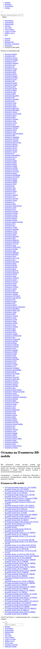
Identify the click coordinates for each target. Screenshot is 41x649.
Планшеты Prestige (11, 437)
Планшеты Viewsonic (12, 171)
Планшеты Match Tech (12, 310)
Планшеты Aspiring (11, 316)
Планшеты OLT (10, 193)
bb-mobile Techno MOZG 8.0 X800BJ (17, 606)
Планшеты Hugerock (12, 272)
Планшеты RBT (10, 238)
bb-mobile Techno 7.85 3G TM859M (16, 572)
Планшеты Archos (11, 68)
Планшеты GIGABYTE (13, 298)
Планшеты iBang (10, 400)
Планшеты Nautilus (11, 249)
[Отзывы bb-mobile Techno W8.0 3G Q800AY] (20, 518)
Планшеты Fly (10, 153)
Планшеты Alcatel (11, 151)
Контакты (8, 4)
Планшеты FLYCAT (11, 244)
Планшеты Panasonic (12, 236)
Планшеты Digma (11, 54)
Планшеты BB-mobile (12, 110)
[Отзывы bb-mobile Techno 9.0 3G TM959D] (20, 583)
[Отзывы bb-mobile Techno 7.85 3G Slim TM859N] (22, 556)
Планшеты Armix (11, 312)
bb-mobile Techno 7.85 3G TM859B (16, 561)
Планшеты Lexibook (12, 382)
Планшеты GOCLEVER (13, 114)
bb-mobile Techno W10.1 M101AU (16, 509)
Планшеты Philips (11, 343)
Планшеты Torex (10, 256)
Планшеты (8, 45)
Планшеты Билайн (11, 216)
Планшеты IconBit (11, 83)
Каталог (7, 40)
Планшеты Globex (11, 200)
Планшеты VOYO (11, 231)
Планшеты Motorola (11, 292)
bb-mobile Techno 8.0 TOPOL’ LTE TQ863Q (19, 505)
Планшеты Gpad (10, 413)
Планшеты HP (10, 97)
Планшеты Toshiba (11, 168)
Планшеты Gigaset (11, 420)
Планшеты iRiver (10, 372)
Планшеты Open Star (12, 377)
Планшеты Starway (11, 150)
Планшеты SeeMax (11, 323)
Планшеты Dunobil (11, 294)
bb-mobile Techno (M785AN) (14, 531)
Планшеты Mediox (11, 180)
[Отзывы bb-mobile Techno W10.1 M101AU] (20, 507)
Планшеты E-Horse (11, 447)
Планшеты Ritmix (11, 90)
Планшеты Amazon (11, 195)
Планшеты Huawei (11, 76)
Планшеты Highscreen (12, 410)
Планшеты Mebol (11, 234)
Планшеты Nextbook (12, 345)
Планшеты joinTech (11, 429)
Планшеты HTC (10, 224)
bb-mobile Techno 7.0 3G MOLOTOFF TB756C (20, 545)
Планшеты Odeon (11, 191)
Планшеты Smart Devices (13, 206)
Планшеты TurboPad (12, 99)
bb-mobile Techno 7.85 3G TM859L (16, 569)
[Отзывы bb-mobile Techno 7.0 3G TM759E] (20, 495)
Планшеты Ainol (10, 132)
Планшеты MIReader (12, 253)
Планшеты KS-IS (10, 348)
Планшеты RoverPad (12, 96)
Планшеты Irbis (10, 56)
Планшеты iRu (10, 81)
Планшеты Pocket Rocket (13, 390)
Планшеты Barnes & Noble (14, 222)
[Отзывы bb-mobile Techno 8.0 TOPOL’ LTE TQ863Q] (22, 504)
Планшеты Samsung (11, 63)
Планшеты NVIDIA (11, 287)
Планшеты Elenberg (11, 442)
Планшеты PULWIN (12, 402)
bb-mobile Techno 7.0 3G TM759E (16, 496)
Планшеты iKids (10, 417)
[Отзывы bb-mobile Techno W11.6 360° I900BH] (21, 514)
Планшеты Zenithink (12, 229)
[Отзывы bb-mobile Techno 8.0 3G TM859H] (20, 574)
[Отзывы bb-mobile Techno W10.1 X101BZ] (19, 511)
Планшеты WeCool (11, 381)
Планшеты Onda (10, 121)
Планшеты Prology (11, 220)
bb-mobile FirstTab (11, 527)
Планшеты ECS (10, 426)
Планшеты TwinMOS (12, 368)
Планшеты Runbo (11, 404)
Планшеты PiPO (10, 94)
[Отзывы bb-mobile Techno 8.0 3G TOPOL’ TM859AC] (22, 579)
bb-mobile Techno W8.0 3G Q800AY (17, 520)
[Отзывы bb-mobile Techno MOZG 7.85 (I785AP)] (21, 601)
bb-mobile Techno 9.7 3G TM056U (16, 592)
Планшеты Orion (10, 276)
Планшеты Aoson (11, 393)
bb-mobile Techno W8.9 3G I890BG (16, 614)
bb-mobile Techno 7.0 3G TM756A (16, 493)
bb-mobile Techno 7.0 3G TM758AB (16, 549)
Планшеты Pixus (10, 269)
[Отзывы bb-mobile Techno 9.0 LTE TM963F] (20, 587)
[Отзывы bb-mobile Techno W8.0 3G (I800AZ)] (20, 608)
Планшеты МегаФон (12, 262)
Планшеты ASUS (11, 61)
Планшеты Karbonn (11, 350)
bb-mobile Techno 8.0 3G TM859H (16, 576)
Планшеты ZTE (10, 197)
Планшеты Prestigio (11, 59)
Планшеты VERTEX (12, 278)
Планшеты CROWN (12, 139)
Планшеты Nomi (10, 251)
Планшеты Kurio (10, 355)
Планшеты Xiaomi (11, 179)
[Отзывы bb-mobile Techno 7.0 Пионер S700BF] (21, 498)
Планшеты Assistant (11, 141)
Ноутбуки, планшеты (12, 44)
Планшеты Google (11, 319)
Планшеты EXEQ (11, 130)
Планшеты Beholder (11, 254)
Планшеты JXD (10, 299)
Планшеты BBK (10, 330)
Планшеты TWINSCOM (13, 336)
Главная (7, 2)
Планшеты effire (10, 189)
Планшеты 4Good (11, 148)
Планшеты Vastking (11, 327)
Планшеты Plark (10, 444)
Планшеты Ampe (10, 317)
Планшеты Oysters (11, 85)
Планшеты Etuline (11, 164)
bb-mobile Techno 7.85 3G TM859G (16, 565)
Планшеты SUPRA (11, 77)
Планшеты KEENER (12, 359)
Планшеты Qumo (10, 103)
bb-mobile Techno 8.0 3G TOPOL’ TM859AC (19, 581)
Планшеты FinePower (12, 242)
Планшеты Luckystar (12, 346)
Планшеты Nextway (11, 281)
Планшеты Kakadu (11, 433)
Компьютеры (9, 42)
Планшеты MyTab (11, 274)
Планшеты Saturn (11, 321)
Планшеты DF (10, 186)
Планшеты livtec (10, 209)
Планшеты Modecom (12, 240)
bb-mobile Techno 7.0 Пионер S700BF (17, 500)
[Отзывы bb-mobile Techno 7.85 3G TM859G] (20, 563)
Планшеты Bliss (10, 117)
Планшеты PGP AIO (12, 422)
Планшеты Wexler (11, 88)
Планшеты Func (10, 188)
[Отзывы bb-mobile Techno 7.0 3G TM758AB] (20, 547)
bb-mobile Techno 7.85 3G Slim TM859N (18, 558)
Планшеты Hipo (10, 408)
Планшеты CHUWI (11, 128)
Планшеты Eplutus (11, 166)
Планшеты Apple (10, 70)
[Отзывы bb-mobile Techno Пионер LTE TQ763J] (21, 522)
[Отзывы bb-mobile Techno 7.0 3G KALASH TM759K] (22, 538)
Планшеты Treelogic (11, 119)
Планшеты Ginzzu (11, 112)
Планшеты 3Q (9, 67)
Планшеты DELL (11, 115)
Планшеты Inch (10, 159)
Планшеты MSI (10, 135)
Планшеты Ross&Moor (12, 155)
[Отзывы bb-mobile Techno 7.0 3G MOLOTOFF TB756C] (22, 543)
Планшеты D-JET (11, 361)
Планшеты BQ (10, 101)
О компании (9, 6)
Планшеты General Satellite (14, 424)
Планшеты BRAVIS (11, 271)
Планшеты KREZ (11, 162)
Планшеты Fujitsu (11, 160)
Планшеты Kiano (10, 363)
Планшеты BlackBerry (12, 308)
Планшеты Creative (11, 334)
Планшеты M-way (11, 157)
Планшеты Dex (10, 225)
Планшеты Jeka (10, 428)
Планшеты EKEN (11, 305)
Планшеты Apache (11, 215)
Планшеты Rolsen (11, 173)
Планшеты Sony (10, 124)
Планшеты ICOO (10, 184)
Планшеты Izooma (11, 415)
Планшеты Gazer (10, 431)
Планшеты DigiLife (11, 399)
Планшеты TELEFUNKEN (14, 133)
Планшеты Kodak (11, 354)
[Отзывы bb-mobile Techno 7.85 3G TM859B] (20, 559)
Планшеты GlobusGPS (12, 339)
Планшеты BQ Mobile (12, 373)
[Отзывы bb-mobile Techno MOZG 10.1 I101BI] (21, 594)
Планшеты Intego (10, 263)
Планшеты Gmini (10, 207)
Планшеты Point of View (13, 142)
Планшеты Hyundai (11, 170)
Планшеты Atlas (10, 325)
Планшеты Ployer (11, 332)
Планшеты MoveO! (11, 146)
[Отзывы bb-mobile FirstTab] (14, 525)
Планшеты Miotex (11, 419)
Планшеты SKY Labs (12, 258)
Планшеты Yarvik (11, 289)
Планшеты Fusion (11, 301)
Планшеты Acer (10, 65)
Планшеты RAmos (11, 267)
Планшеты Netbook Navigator (15, 391)
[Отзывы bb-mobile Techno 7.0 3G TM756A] (20, 491)
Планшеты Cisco (10, 366)
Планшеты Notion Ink (12, 379)
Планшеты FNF (10, 303)
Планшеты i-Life (10, 406)
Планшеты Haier (10, 204)
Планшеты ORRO (11, 435)
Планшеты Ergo (10, 328)
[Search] (21, 15)
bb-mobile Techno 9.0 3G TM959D (16, 585)
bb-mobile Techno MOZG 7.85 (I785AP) (18, 603)
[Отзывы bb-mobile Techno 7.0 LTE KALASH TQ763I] (22, 552)
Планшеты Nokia (10, 285)
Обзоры (7, 8)
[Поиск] (6, 623)
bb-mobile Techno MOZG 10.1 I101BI (17, 596)
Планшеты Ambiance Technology (16, 397)
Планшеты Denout (11, 357)
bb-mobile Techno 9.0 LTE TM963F (16, 588)
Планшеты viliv (10, 375)
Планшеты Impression (12, 126)
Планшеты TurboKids (12, 137)
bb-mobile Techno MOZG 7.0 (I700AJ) (17, 599)
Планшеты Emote (11, 440)
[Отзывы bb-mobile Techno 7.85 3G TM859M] (20, 570)
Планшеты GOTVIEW (12, 296)
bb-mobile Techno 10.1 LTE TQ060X (17, 489)
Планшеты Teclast (11, 123)
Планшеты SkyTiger (11, 198)
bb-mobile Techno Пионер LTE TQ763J (18, 523)
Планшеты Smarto (11, 280)
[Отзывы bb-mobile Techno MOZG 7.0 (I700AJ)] (21, 597)
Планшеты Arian (10, 245)
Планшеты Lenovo (11, 58)
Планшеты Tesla (10, 105)
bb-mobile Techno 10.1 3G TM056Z (16, 534)
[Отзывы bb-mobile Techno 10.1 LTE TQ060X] (20, 487)
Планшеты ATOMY (11, 386)
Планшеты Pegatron (11, 213)
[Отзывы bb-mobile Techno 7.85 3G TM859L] (20, 567)
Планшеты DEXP (11, 74)
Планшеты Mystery (11, 144)
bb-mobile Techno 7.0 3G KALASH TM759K (19, 540)
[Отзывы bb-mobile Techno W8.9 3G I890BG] (20, 612)
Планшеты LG (10, 202)
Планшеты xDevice (11, 384)
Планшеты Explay (11, 79)
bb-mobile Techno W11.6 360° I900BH (17, 516)
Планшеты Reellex (11, 265)
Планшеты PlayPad (11, 341)
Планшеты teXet (10, 72)
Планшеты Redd (10, 411)
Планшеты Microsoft (12, 108)
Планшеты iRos (10, 337)
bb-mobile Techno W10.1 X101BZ (16, 513)
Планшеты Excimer (11, 211)
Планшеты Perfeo (11, 106)
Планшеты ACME (11, 227)
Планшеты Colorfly (11, 364)
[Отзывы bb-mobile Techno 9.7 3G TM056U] (20, 590)
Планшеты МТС (10, 290)
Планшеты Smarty (11, 283)
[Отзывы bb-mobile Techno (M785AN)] (18, 529)
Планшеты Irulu (10, 388)
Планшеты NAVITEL (12, 395)
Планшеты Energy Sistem (13, 438)
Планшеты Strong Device (13, 446)
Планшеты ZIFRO (11, 182)
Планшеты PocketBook (12, 175)
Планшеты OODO (11, 233)
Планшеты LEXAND (12, 177)
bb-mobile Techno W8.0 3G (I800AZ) (17, 610)
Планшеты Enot (10, 260)
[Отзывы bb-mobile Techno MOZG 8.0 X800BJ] (21, 605)
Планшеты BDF (10, 314)
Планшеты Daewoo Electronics (15, 307)
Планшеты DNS (10, 87)
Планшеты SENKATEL (13, 247)
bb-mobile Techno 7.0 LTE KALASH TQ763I (19, 554)
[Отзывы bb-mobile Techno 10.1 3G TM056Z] (20, 532)
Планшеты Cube (10, 92)
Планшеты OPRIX (11, 352)
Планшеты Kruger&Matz (13, 370)
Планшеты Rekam (11, 218)
